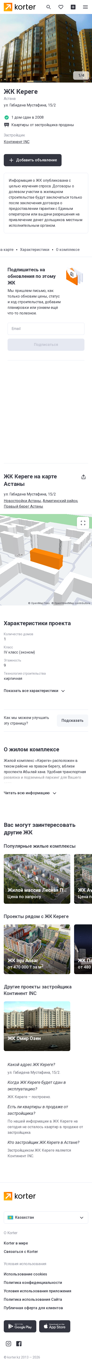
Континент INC (16, 142)
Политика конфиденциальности (33, 1282)
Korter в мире (16, 1243)
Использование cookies (25, 1274)
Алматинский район (60, 501)
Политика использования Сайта (33, 1299)
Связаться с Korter (21, 1251)
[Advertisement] (46, 412)
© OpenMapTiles (39, 603)
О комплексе (67, 249)
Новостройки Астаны (22, 501)
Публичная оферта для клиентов (33, 1308)
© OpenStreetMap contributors (70, 603)
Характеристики (34, 249)
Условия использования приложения (37, 1291)
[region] (46, 559)
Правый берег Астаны (23, 506)
